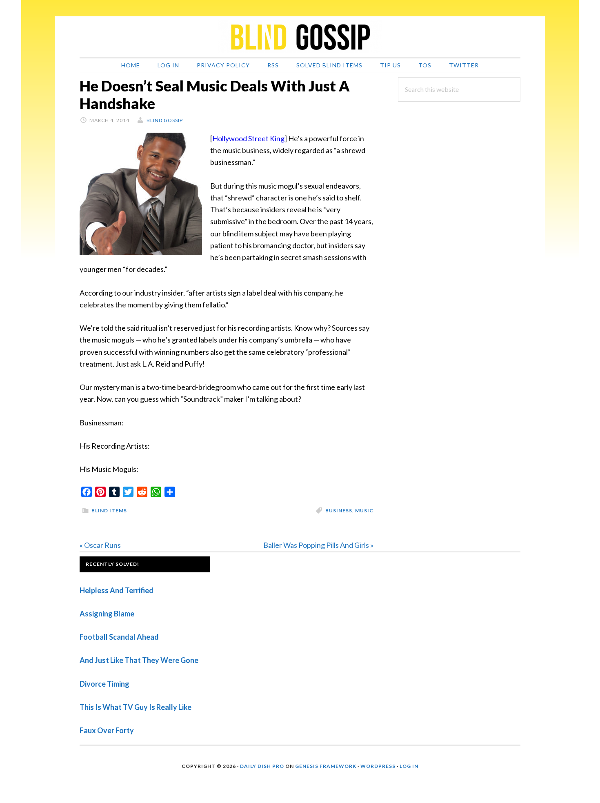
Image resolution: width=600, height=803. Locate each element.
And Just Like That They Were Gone (139, 660)
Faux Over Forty (107, 730)
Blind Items (109, 510)
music (364, 510)
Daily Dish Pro (262, 766)
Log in (409, 766)
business (338, 510)
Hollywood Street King (248, 138)
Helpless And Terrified (116, 590)
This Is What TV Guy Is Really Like (135, 707)
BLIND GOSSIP (300, 36)
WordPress (378, 766)
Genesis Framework (325, 766)
